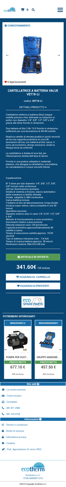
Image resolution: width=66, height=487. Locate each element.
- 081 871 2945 (12, 408)
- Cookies (9, 443)
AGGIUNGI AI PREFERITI (34, 286)
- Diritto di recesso (14, 431)
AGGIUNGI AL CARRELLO (34, 277)
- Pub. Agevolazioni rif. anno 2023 (23, 449)
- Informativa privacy (15, 437)
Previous (7, 55)
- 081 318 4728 (12, 414)
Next (58, 55)
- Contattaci (10, 402)
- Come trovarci (12, 395)
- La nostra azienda (14, 389)
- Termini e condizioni (16, 424)
